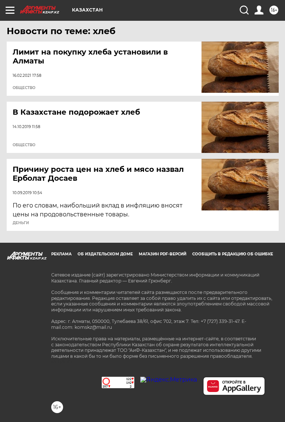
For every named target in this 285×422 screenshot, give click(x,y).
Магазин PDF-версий (162, 254)
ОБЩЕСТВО (24, 88)
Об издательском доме (105, 254)
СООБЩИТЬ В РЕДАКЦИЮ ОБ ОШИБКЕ (232, 254)
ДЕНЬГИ (21, 223)
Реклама (61, 254)
